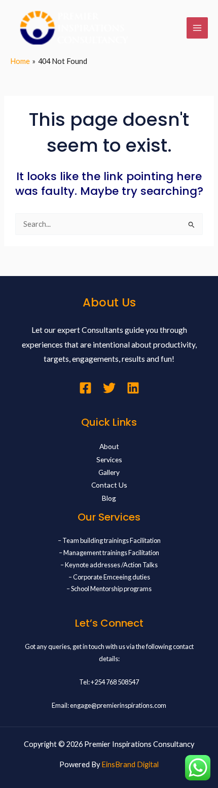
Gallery (109, 472)
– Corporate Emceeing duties (109, 577)
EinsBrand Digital (130, 764)
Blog (109, 498)
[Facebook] (85, 388)
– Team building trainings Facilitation (109, 540)
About (109, 446)
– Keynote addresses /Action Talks (109, 565)
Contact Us (109, 485)
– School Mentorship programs (109, 589)
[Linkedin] (133, 388)
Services (109, 459)
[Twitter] (109, 388)
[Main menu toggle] (197, 28)
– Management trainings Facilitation (109, 553)
